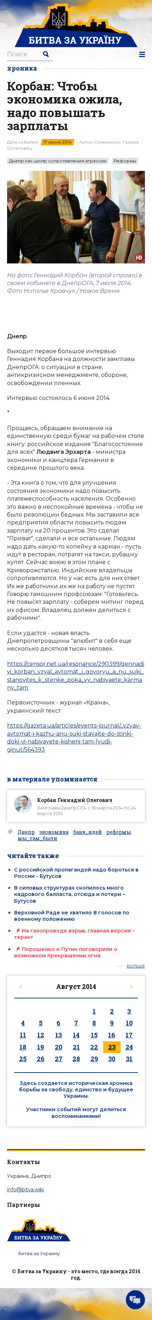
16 (111, 1035)
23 (112, 1047)
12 (40, 1035)
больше (136, 966)
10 (129, 1023)
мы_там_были (37, 838)
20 (58, 1047)
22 (94, 1047)
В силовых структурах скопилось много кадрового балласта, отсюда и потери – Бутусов (69, 894)
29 (94, 1058)
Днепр (26, 832)
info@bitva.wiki (25, 1189)
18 (22, 1047)
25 (23, 1058)
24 (129, 1047)
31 (129, 1058)
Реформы (125, 160)
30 (111, 1058)
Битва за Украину (39, 1253)
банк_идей (87, 832)
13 (58, 1035)
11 (23, 1035)
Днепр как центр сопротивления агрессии (57, 160)
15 (94, 1035)
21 (76, 1047)
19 (40, 1047)
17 (129, 1035)
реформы (118, 832)
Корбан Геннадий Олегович (74, 800)
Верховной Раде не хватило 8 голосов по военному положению (71, 915)
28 (76, 1058)
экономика (54, 832)
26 (41, 1058)
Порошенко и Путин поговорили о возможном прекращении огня (65, 952)
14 (76, 1035)
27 (59, 1058)
